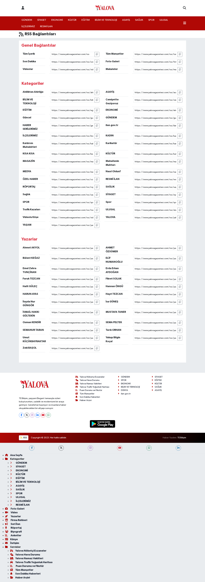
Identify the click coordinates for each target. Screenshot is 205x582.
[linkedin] (178, 448)
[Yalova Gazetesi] (104, 8)
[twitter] (61, 448)
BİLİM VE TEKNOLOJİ (106, 20)
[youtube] (119, 448)
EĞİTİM (85, 20)
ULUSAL (164, 20)
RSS (25, 437)
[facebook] (31, 448)
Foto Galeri (17, 508)
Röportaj (15, 527)
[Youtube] (43, 415)
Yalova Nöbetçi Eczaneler (92, 377)
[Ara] (184, 8)
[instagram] (90, 448)
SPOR (151, 20)
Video (14, 512)
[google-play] (102, 424)
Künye (14, 539)
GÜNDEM (26, 20)
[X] (26, 415)
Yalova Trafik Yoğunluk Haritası (94, 387)
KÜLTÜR (72, 20)
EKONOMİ (57, 20)
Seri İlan (15, 524)
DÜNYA (124, 390)
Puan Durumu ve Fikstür (91, 390)
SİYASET (41, 20)
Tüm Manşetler (87, 394)
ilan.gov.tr (126, 394)
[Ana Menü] (184, 23)
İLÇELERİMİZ (28, 26)
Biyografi (16, 531)
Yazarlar (15, 516)
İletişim (14, 543)
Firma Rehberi (18, 520)
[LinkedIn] (37, 415)
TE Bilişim (181, 437)
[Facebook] (21, 415)
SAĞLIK (139, 20)
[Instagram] (32, 415)
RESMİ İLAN (46, 26)
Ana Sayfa (16, 455)
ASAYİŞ (126, 20)
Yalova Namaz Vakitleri (91, 383)
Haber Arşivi (86, 400)
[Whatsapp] (48, 415)
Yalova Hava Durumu (89, 380)
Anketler (15, 535)
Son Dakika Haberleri (90, 397)
